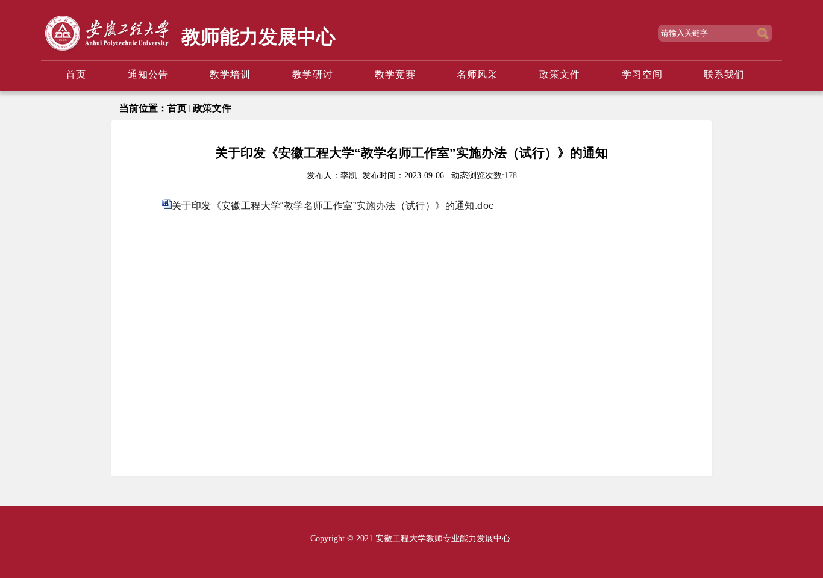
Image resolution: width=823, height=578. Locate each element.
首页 (177, 108)
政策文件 (212, 108)
